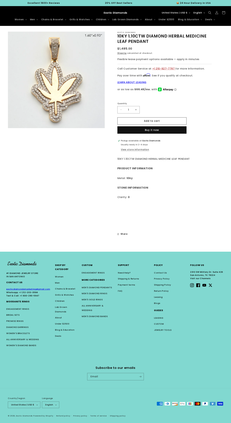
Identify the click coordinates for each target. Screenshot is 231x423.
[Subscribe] (140, 376)
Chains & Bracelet (65, 288)
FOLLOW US (197, 265)
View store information (135, 149)
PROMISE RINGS (15, 321)
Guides (158, 310)
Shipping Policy (162, 284)
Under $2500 (62, 323)
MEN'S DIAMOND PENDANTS (97, 287)
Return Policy (161, 290)
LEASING (158, 317)
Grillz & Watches (64, 294)
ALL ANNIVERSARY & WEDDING (22, 339)
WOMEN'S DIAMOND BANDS (21, 345)
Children (60, 301)
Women (59, 276)
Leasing (158, 297)
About (58, 317)
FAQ (120, 290)
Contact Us (14, 282)
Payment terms (126, 284)
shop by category (62, 267)
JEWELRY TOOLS (163, 330)
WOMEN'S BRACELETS (18, 333)
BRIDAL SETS (13, 314)
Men (57, 282)
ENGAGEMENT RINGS (17, 309)
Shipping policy (118, 416)
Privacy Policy (162, 278)
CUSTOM (159, 323)
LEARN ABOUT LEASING (131, 82)
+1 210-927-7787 (164, 68)
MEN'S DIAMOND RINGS (94, 293)
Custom (87, 265)
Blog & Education (64, 329)
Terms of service (98, 416)
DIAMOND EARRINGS (17, 327)
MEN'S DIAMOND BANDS (95, 316)
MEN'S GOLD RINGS (92, 299)
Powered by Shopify (43, 416)
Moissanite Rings (18, 301)
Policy (158, 265)
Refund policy (63, 416)
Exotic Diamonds (24, 416)
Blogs (157, 303)
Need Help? (124, 272)
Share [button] (124, 234)
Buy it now (152, 130)
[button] (20, 19)
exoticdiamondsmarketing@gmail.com (28, 289)
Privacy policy (80, 416)
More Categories (93, 279)
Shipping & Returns (128, 278)
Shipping (122, 53)
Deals (58, 336)
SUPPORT (123, 265)
